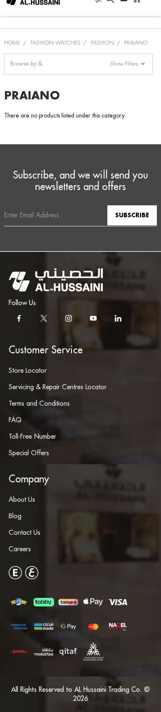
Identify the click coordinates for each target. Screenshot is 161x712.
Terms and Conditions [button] (39, 403)
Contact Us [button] (24, 532)
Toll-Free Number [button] (32, 436)
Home (12, 43)
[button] (78, 64)
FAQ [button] (15, 420)
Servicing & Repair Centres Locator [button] (58, 387)
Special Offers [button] (29, 453)
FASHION (102, 43)
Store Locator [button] (28, 370)
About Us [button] (22, 499)
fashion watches (55, 43)
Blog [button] (15, 516)
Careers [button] (20, 549)
